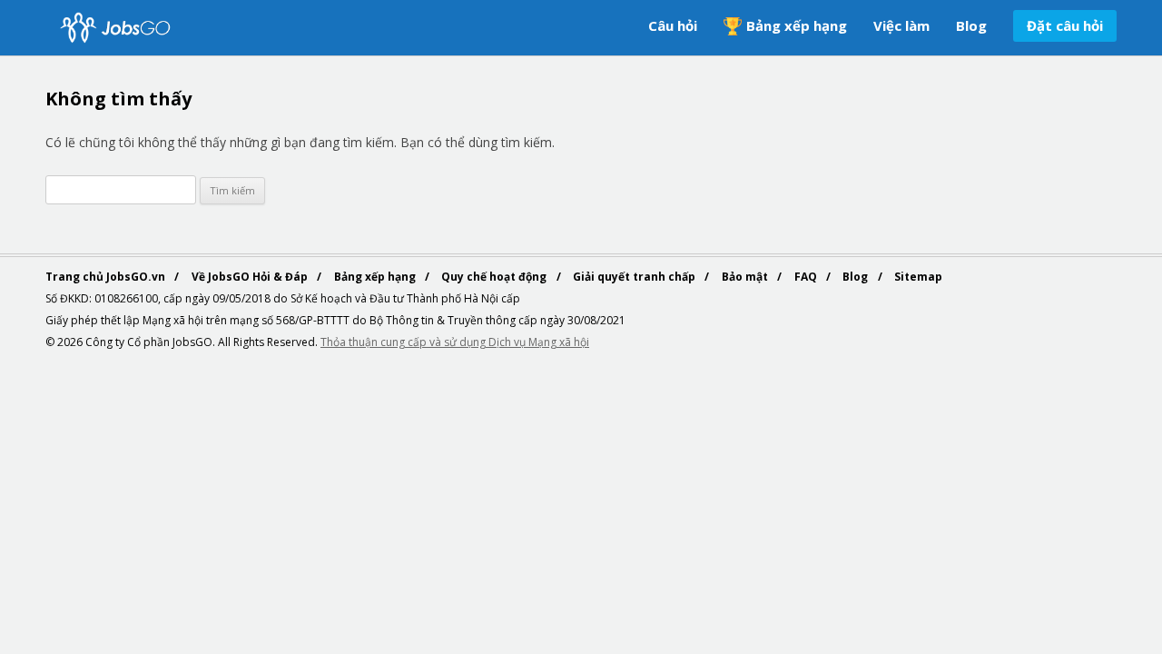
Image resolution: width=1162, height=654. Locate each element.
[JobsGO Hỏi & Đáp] (113, 27)
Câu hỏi (672, 25)
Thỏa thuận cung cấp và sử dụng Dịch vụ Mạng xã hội (454, 342)
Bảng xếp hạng (796, 25)
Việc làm (901, 25)
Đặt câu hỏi (1065, 25)
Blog (971, 25)
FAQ (807, 276)
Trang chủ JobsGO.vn (106, 276)
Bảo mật (746, 276)
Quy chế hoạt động (495, 276)
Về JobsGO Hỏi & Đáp (251, 276)
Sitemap (918, 276)
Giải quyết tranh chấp (635, 276)
